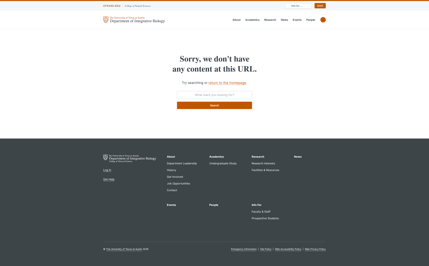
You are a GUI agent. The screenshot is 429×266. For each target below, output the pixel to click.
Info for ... (296, 5)
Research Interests (263, 163)
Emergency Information (244, 249)
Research (270, 19)
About (237, 19)
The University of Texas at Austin (124, 249)
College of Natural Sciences (138, 5)
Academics (252, 19)
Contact (172, 190)
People (310, 19)
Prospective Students (265, 218)
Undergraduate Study (223, 163)
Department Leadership (182, 163)
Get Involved (175, 176)
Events (297, 19)
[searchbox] (214, 95)
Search (214, 105)
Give (320, 5)
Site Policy (265, 249)
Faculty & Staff (261, 211)
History (171, 170)
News (284, 19)
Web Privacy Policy (315, 249)
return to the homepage (227, 83)
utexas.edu (111, 5)
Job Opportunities (178, 183)
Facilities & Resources (265, 170)
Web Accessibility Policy (288, 249)
